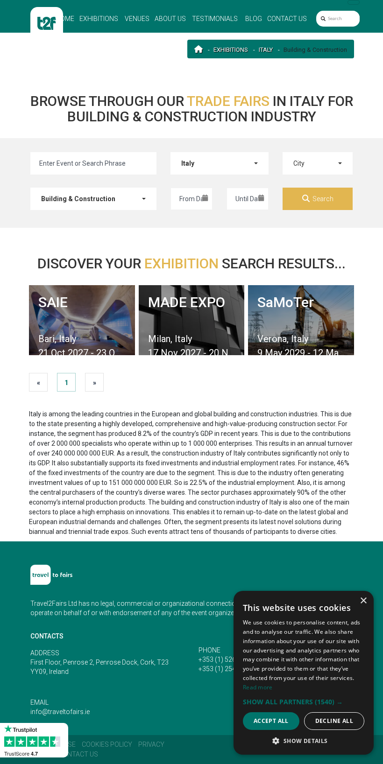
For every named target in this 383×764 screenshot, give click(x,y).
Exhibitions (98, 18)
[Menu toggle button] (354, 2)
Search (322, 199)
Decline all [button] (334, 721)
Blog (253, 18)
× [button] (363, 600)
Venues (137, 18)
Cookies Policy (107, 744)
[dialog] (304, 673)
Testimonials (215, 18)
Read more (258, 687)
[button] (303, 702)
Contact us (287, 18)
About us (170, 18)
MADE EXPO (186, 302)
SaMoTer (285, 302)
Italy (266, 49)
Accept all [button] (271, 721)
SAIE (53, 302)
